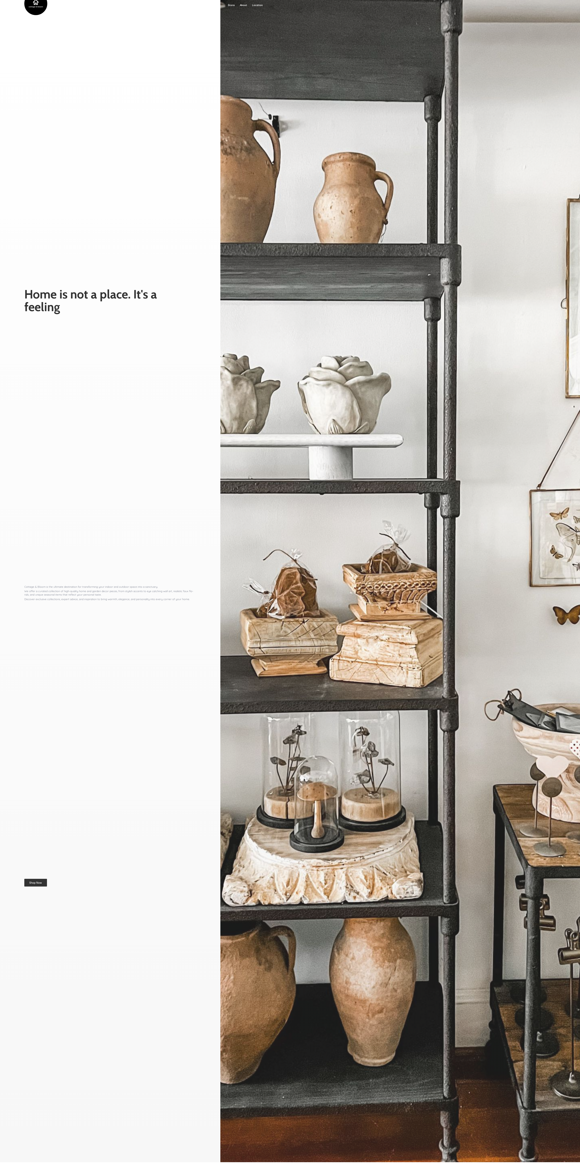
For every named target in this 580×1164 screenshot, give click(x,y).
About (243, 5)
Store (231, 5)
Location (257, 5)
